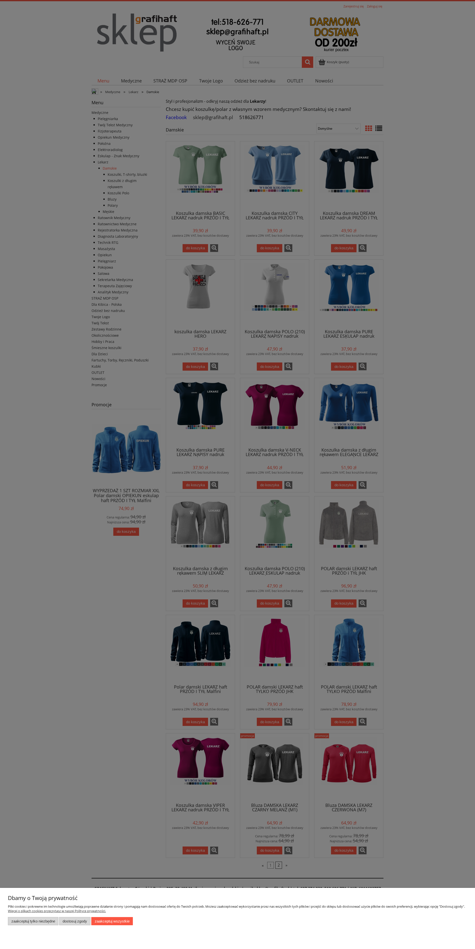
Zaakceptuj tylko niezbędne (33, 921)
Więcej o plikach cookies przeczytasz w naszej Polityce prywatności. (57, 911)
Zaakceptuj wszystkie (112, 921)
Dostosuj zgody (75, 921)
